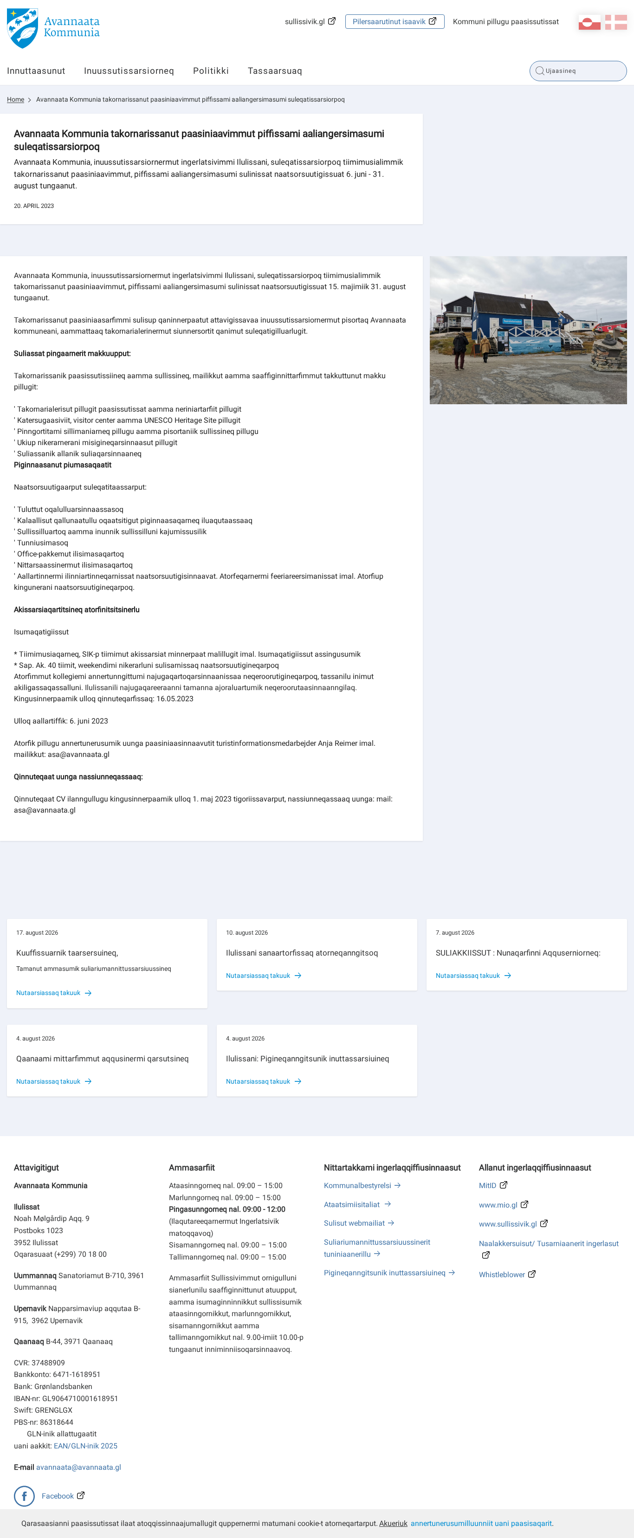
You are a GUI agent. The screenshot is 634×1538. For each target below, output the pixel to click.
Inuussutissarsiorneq (129, 70)
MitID (488, 1185)
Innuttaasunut (36, 70)
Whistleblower (502, 1274)
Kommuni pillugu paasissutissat (506, 21)
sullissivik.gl (305, 21)
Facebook (58, 1496)
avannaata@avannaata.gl (78, 1467)
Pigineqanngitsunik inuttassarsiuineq (385, 1272)
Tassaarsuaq (275, 70)
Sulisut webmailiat (354, 1223)
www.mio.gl (498, 1205)
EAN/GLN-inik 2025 (85, 1445)
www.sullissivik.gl (508, 1224)
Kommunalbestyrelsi (357, 1185)
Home (15, 99)
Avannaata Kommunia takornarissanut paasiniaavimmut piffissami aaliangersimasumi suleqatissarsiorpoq (190, 99)
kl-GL (590, 22)
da (616, 22)
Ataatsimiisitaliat (353, 1204)
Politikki (211, 70)
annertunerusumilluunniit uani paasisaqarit (481, 1523)
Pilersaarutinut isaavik (389, 21)
